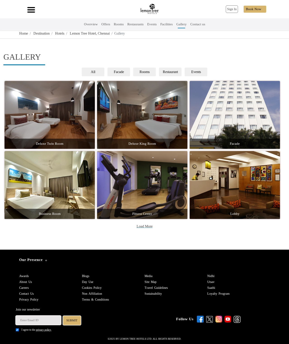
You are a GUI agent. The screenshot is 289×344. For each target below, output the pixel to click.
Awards (24, 276)
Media (148, 276)
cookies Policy (92, 287)
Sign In (232, 9)
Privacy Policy (28, 299)
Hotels (59, 33)
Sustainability (153, 293)
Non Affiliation (92, 293)
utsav (210, 282)
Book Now (253, 9)
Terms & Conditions (95, 299)
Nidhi (210, 276)
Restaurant (170, 72)
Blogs (85, 276)
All (93, 72)
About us (25, 282)
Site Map (150, 282)
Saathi (211, 287)
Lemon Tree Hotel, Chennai (89, 33)
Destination (41, 33)
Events (196, 72)
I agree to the (36, 329)
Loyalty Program (218, 293)
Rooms (145, 72)
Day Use (87, 282)
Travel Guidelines (156, 287)
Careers (24, 287)
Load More (145, 226)
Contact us (26, 293)
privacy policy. (43, 329)
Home (23, 33)
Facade (119, 72)
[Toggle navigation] (29, 9)
